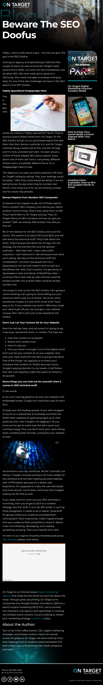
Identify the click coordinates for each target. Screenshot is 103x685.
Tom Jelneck (10, 539)
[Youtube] (16, 679)
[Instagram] (4, 679)
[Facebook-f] (10, 679)
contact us (37, 618)
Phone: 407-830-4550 (12, 670)
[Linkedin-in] (22, 679)
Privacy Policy (97, 680)
